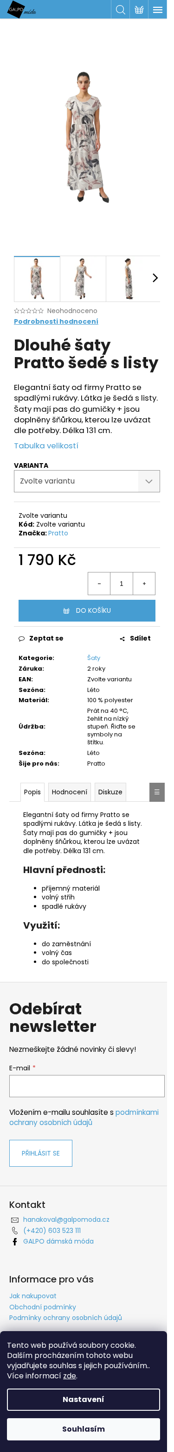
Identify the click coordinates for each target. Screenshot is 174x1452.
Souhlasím (83, 1429)
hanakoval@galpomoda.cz (66, 1219)
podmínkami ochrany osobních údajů (84, 1117)
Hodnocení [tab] (69, 792)
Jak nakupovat (33, 1296)
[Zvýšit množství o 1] (144, 583)
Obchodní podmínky (42, 1307)
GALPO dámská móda (58, 1241)
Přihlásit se (41, 1153)
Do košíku (93, 610)
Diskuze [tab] (110, 792)
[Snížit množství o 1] (99, 583)
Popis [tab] (32, 792)
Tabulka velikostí (46, 445)
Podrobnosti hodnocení (56, 321)
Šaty (93, 658)
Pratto (58, 533)
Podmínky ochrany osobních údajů (65, 1317)
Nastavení (83, 1399)
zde (69, 1375)
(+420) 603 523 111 (52, 1230)
